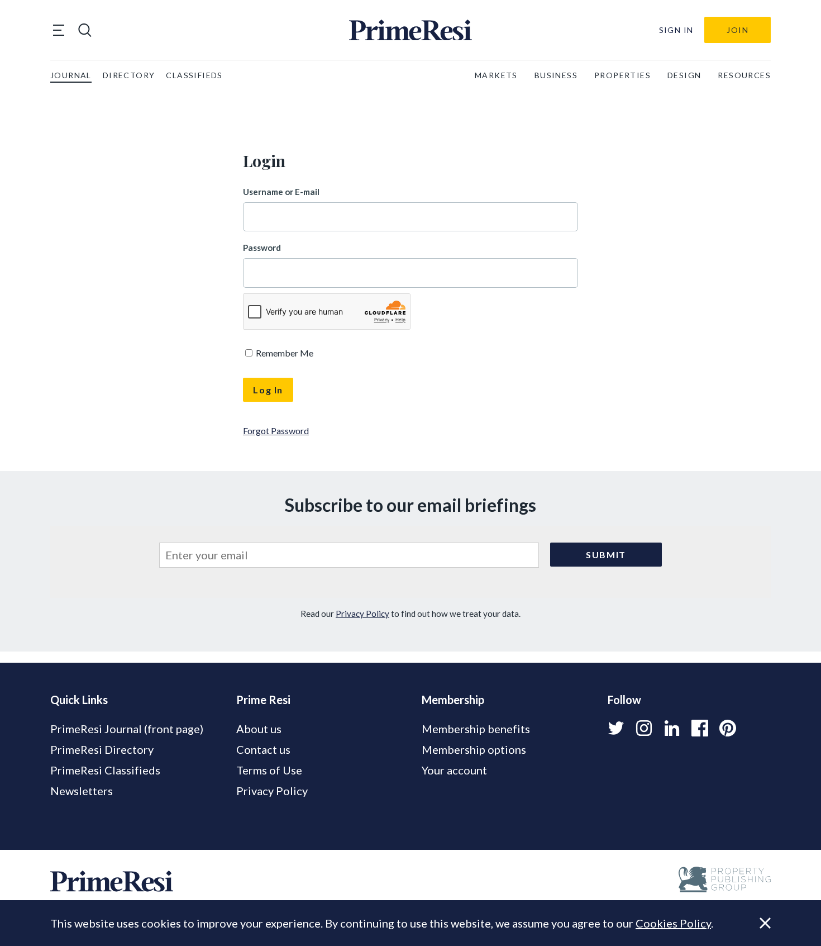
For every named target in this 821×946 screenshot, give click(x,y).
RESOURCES (744, 75)
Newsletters (81, 790)
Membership (453, 699)
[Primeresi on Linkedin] (672, 728)
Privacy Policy (362, 614)
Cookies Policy (673, 923)
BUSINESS (555, 75)
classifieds (194, 75)
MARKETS (496, 75)
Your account (454, 770)
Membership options (474, 749)
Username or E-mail (281, 192)
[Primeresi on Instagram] (644, 728)
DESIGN (684, 75)
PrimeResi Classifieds (105, 770)
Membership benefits (476, 728)
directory (129, 75)
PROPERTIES (622, 75)
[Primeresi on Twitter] (616, 728)
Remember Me (283, 353)
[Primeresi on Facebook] (699, 728)
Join (737, 30)
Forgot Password (276, 430)
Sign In (676, 30)
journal (71, 75)
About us (258, 728)
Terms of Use (269, 770)
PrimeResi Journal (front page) (126, 728)
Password (262, 248)
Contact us (263, 749)
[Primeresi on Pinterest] (727, 728)
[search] (85, 30)
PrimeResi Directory (102, 749)
